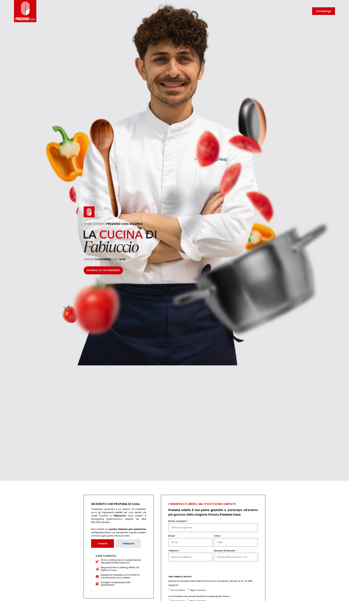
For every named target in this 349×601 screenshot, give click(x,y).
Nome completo (177, 521)
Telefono (173, 550)
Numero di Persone (225, 550)
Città (217, 535)
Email (171, 535)
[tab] (102, 543)
